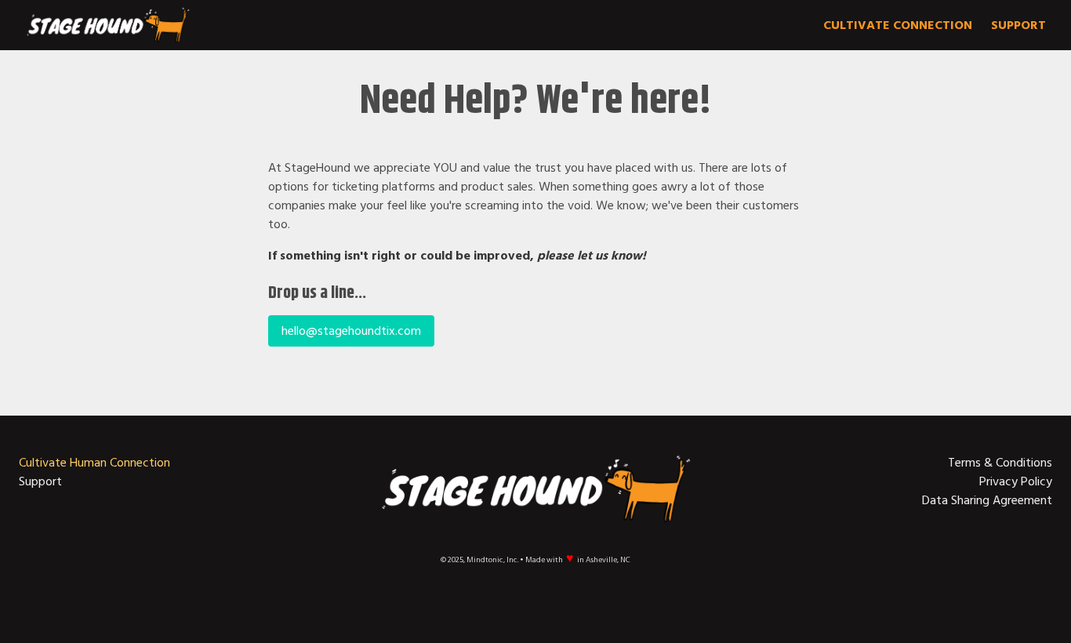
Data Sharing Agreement (987, 500)
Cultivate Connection (897, 25)
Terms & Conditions (1000, 462)
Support (1018, 25)
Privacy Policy (1015, 481)
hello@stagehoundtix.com (351, 331)
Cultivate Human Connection (94, 462)
